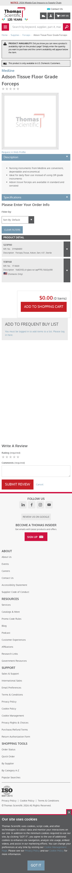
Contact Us (57, 9)
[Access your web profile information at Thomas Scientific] (50, 15)
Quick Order (8, 756)
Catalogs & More (11, 612)
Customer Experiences (14, 640)
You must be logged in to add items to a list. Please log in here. (34, 333)
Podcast (6, 632)
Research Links (10, 654)
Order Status (8, 749)
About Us (7, 557)
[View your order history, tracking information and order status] (43, 15)
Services (6, 604)
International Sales (12, 680)
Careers (6, 571)
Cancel (39, 484)
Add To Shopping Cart (43, 306)
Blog (4, 626)
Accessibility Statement (14, 585)
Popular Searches (11, 777)
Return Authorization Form (16, 736)
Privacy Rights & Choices (15, 722)
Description (11, 157)
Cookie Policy (9, 708)
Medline (8, 70)
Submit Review (17, 484)
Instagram (40, 504)
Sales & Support (10, 673)
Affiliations (7, 646)
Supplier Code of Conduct (15, 592)
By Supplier (8, 763)
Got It (36, 865)
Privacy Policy (9, 701)
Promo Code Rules (11, 618)
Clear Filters (12, 230)
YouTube (49, 504)
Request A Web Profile (14, 152)
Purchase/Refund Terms (15, 729)
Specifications (12, 197)
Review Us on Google (36, 516)
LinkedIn (23, 504)
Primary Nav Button (5, 27)
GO (66, 27)
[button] (67, 249)
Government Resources (14, 660)
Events (5, 564)
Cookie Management (13, 715)
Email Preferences (11, 687)
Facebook (31, 504)
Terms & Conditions (12, 694)
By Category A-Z (10, 770)
